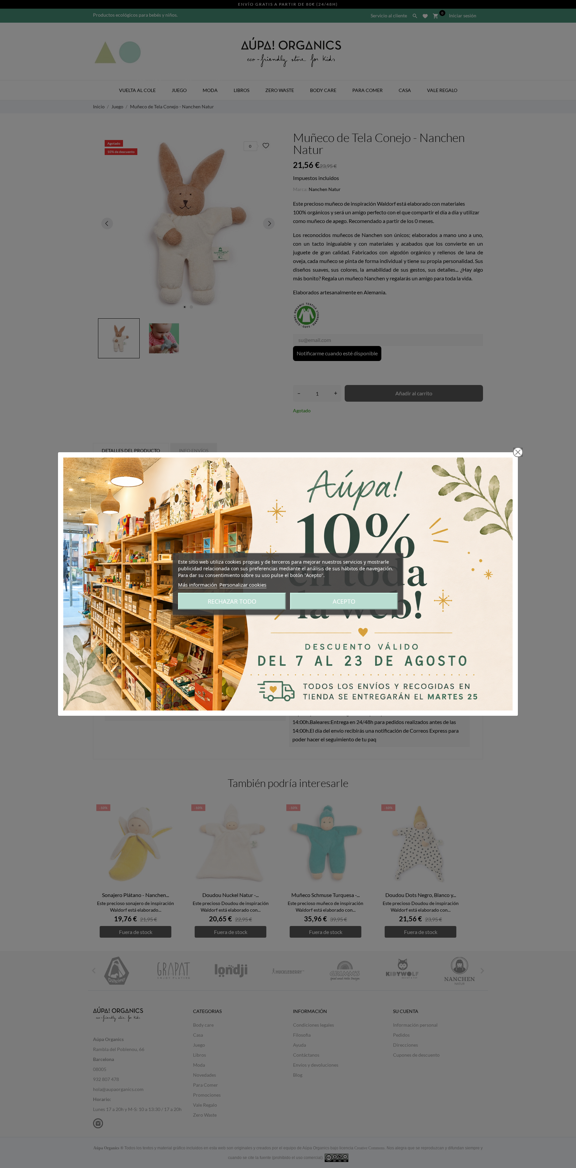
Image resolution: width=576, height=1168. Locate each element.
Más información (197, 584)
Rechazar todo (232, 601)
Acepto (344, 601)
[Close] (518, 452)
